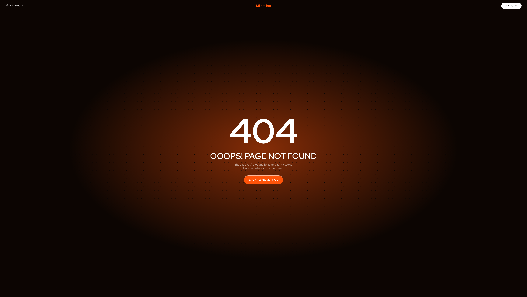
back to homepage (263, 180)
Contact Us (511, 6)
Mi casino (263, 5)
